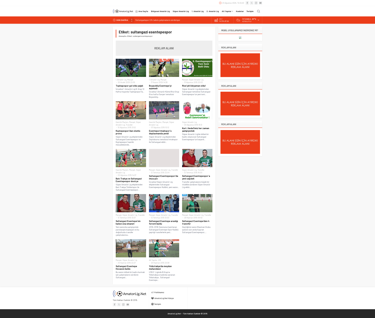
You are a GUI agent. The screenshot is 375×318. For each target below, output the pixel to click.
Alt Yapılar (153, 260)
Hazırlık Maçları (122, 122)
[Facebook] (247, 3)
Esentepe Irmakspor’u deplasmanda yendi (160, 132)
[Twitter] (251, 3)
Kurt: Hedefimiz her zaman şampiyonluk (195, 129)
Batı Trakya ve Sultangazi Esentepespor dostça (129, 180)
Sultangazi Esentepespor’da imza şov (163, 177)
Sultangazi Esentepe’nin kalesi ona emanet (128, 222)
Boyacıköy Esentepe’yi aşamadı (160, 87)
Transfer (129, 125)
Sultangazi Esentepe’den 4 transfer (195, 222)
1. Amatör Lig (121, 80)
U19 (159, 260)
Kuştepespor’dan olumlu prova (128, 132)
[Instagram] (256, 3)
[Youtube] (260, 3)
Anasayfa (122, 36)
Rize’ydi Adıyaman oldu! (194, 85)
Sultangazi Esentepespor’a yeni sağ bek (196, 177)
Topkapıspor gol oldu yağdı (129, 85)
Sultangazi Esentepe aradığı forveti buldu (163, 222)
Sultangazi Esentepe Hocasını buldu (126, 267)
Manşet (130, 80)
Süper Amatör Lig (196, 80)
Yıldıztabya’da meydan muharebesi (160, 267)
